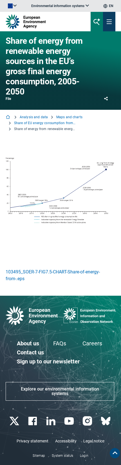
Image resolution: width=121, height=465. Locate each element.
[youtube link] (69, 421)
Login (84, 456)
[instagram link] (88, 421)
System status (62, 456)
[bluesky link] (106, 421)
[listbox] (60, 6)
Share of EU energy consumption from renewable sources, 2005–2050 (45, 123)
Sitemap (39, 456)
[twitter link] (15, 421)
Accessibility (66, 441)
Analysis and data (34, 117)
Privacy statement (32, 441)
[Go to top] (115, 453)
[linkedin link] (51, 421)
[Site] (41, 21)
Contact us (30, 352)
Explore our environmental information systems (60, 391)
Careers (92, 343)
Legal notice (93, 441)
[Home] (8, 117)
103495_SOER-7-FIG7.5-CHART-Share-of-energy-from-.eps (53, 275)
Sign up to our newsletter (48, 361)
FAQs (59, 343)
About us (28, 343)
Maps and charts (69, 117)
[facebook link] (33, 421)
